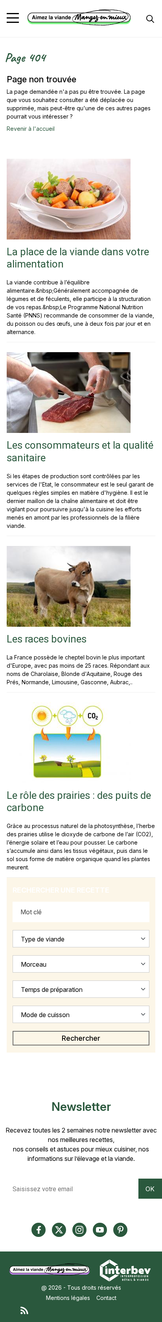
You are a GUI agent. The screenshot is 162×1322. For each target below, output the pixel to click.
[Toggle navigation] (13, 18)
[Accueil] (79, 17)
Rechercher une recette (61, 890)
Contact (106, 1297)
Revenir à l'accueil (31, 128)
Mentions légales (68, 1297)
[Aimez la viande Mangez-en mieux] (52, 1269)
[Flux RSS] (88, 1310)
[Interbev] (125, 1269)
